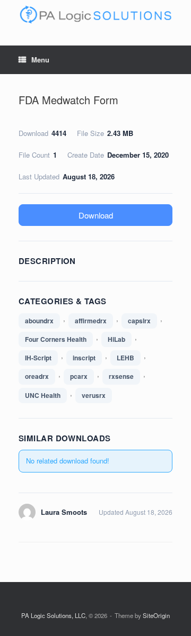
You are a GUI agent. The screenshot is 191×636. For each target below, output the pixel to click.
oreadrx (37, 376)
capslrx (139, 320)
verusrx (94, 395)
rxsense (121, 376)
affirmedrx (91, 320)
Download (96, 215)
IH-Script (38, 357)
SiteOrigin (156, 615)
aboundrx (39, 320)
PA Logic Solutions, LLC (53, 615)
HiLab (116, 339)
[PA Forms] (95, 15)
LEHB (125, 357)
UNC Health (42, 395)
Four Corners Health (55, 339)
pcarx (79, 376)
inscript (84, 357)
